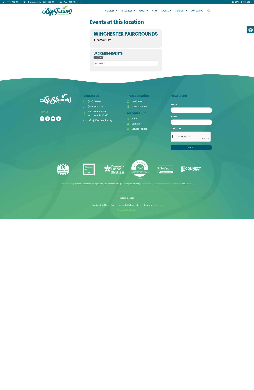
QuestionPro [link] (67, 184)
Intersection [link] (158, 205)
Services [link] (109, 11)
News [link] (154, 11)
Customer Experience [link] (162, 184)
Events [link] (165, 11)
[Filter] (100, 57)
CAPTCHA (176, 128)
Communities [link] (146, 184)
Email (174, 116)
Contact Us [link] (197, 11)
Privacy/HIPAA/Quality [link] (127, 210)
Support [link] (180, 11)
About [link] (142, 11)
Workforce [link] (177, 184)
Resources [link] (126, 11)
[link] (234, 2)
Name (174, 104)
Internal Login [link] (127, 198)
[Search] (96, 57)
